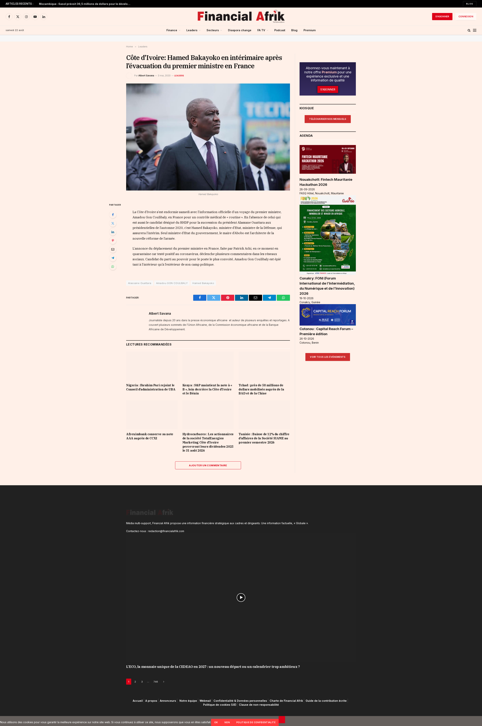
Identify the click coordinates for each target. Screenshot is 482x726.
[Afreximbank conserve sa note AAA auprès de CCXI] (152, 414)
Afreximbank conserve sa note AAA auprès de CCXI (149, 436)
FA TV (261, 30)
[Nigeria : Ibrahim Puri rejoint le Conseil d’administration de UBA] (152, 366)
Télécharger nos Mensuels (327, 119)
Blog (469, 3)
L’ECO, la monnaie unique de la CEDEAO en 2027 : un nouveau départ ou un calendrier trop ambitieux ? (213, 666)
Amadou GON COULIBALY (172, 283)
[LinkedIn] (112, 231)
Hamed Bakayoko (203, 283)
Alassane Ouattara (139, 283)
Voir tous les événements (327, 356)
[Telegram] (112, 257)
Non (227, 722)
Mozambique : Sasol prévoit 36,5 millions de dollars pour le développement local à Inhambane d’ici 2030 (86, 3)
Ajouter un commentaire (208, 465)
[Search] (469, 30)
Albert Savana (146, 75)
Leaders (191, 30)
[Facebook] (112, 214)
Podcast (279, 30)
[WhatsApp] (112, 266)
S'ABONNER (442, 16)
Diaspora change (239, 30)
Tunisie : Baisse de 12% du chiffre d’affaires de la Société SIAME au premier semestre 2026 (264, 438)
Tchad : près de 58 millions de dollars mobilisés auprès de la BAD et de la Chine (261, 389)
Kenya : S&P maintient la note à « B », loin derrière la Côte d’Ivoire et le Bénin (207, 389)
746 (155, 681)
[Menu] (474, 30)
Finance (171, 30)
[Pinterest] (112, 240)
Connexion (465, 16)
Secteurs (213, 30)
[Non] (282, 719)
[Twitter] (112, 223)
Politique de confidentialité (255, 722)
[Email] (112, 249)
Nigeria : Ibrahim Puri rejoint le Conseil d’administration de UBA (150, 387)
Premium (310, 30)
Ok (216, 722)
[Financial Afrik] (241, 17)
